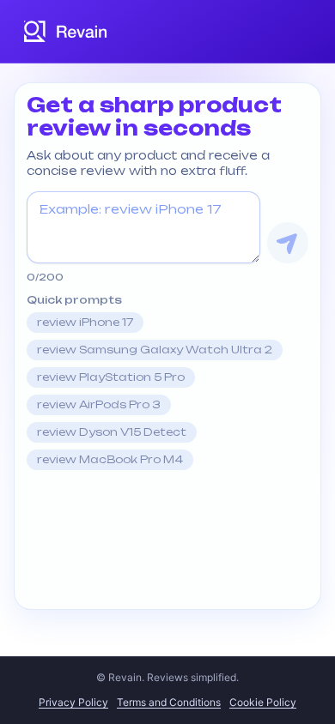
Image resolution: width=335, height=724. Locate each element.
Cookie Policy (262, 702)
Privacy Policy (73, 702)
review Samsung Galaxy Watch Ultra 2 (154, 349)
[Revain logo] (66, 31)
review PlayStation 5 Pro (111, 377)
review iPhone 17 (85, 322)
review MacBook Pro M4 (110, 459)
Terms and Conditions (169, 702)
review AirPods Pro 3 (99, 404)
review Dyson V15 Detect (111, 431)
